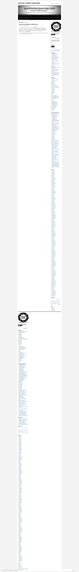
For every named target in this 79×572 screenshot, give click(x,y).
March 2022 (53, 190)
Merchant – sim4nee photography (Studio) (23, 401)
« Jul (51, 304)
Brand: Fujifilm (53, 82)
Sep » (59, 304)
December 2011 (53, 282)
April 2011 (53, 289)
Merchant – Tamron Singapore (55, 154)
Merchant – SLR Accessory (55, 153)
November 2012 (53, 273)
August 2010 (20, 560)
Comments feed (53, 309)
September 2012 (53, 275)
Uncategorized (53, 109)
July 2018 (53, 219)
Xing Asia (21, 33)
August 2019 (53, 208)
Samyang (53, 108)
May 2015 (20, 514)
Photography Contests (54, 104)
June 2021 (53, 194)
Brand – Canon (53, 132)
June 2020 (53, 201)
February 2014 (53, 261)
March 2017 (20, 496)
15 (56, 301)
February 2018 (53, 222)
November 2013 (53, 263)
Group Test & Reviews (54, 98)
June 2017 (53, 228)
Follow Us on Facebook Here (55, 50)
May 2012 (53, 278)
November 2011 (53, 283)
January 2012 (53, 281)
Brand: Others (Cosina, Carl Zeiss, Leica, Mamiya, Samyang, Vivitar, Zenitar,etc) (55, 87)
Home (20, 15)
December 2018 (53, 215)
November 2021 (53, 192)
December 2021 (53, 191)
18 (51, 302)
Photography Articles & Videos (55, 102)
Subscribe (53, 46)
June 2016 (53, 238)
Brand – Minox (53, 131)
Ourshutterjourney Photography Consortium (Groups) (28, 15)
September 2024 (53, 179)
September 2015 (53, 245)
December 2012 (53, 272)
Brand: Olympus (53, 84)
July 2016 (53, 237)
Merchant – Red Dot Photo (22, 397)
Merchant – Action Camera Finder (55, 140)
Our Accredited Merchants (56, 17)
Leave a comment (29, 33)
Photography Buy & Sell (54, 103)
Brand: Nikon (20, 335)
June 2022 (53, 188)
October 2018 (20, 482)
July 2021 (20, 459)
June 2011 (53, 287)
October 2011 (53, 284)
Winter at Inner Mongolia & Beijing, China (28, 24)
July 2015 (53, 247)
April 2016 (20, 505)
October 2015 (53, 244)
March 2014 (53, 260)
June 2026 (53, 171)
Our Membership (38, 15)
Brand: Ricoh (53, 89)
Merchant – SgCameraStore (55, 151)
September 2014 (53, 255)
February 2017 (53, 231)
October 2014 (53, 254)
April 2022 (53, 189)
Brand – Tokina (53, 139)
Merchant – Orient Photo (54, 144)
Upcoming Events (40, 17)
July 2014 (53, 257)
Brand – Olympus (54, 134)
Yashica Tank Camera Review (55, 53)
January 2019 (53, 214)
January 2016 (53, 242)
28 (55, 303)
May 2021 (53, 195)
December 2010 (53, 291)
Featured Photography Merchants (22, 348)
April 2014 (53, 259)
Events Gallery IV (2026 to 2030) (33, 17)
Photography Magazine (21, 357)
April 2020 (53, 202)
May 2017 (53, 229)
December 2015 (53, 243)
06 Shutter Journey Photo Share (55, 123)
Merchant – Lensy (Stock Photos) (55, 143)
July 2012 (20, 542)
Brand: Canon (53, 81)
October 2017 (53, 225)
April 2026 (53, 173)
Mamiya (52, 100)
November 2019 (53, 206)
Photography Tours (54, 107)
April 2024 (53, 180)
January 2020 (53, 204)
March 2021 (53, 197)
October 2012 (53, 274)
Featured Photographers (54, 95)
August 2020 (53, 199)
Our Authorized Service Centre (48, 17)
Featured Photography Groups (55, 96)
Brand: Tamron (20, 343)
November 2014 (20, 519)
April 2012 (53, 279)
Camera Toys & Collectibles (55, 57)
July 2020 (53, 200)
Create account (53, 307)
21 (55, 302)
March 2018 (53, 221)
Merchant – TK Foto (21, 405)
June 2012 (53, 277)
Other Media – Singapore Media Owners (23, 415)
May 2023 (20, 450)
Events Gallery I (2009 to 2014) (46, 15)
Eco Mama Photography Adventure (55, 56)
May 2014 (53, 258)
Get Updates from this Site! (55, 40)
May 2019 (53, 211)
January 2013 (20, 537)
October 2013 (53, 264)
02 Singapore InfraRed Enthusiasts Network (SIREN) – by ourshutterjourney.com (55, 117)
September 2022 (53, 186)
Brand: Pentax (53, 88)
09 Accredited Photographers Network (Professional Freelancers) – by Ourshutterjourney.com (56, 129)
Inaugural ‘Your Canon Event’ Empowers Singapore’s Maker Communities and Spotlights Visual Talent (23, 420)
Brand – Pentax (53, 135)
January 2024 (53, 182)
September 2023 (53, 183)
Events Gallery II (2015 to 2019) (55, 15)
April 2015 (53, 249)
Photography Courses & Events (55, 105)
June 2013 (53, 267)
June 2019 (53, 210)
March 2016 (53, 240)
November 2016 (53, 234)
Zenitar (19, 362)
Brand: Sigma (53, 90)
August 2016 (53, 236)
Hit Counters (52, 35)
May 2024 (20, 445)
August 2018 (53, 218)
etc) (19, 345)
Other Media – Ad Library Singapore (23, 414)
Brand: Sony (53, 91)
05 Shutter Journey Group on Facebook (23, 372)
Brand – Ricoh (53, 136)
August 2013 (53, 266)
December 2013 (20, 528)
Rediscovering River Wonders (55, 73)
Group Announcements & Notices (55, 97)
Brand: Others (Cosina (54, 85)
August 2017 (53, 226)
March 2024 (53, 181)
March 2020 (20, 468)
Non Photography (54, 101)
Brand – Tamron (20, 388)
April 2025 (53, 176)
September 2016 (53, 235)
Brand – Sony (20, 387)
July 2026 (20, 436)
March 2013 (53, 270)
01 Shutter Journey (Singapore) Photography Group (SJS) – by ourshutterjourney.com (55, 114)
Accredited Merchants (54, 78)
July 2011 (53, 286)
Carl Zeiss (53, 93)
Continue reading (28, 31)
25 (51, 303)
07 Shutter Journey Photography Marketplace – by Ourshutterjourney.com (55, 125)
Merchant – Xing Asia (54, 142)
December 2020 (53, 198)
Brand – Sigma (53, 137)
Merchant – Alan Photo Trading (55, 141)
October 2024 (53, 178)
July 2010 (53, 295)
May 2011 (53, 288)
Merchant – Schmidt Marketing (55, 150)
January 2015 (53, 252)
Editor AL (27, 25)
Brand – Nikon (20, 383)
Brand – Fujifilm (53, 133)
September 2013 (53, 265)
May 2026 (53, 172)
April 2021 (53, 196)
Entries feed (53, 308)
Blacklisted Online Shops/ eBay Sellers (23, 331)
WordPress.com (53, 310)
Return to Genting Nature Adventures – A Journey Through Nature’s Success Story (56, 75)
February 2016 (53, 241)
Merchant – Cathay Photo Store (22, 392)
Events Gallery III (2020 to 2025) (23, 17)
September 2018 (53, 217)
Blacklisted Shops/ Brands (54, 80)
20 (54, 302)
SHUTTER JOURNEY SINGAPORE (29, 3)
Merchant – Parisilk (21, 396)
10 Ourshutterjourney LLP (54, 130)
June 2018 (53, 220)
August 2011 (20, 551)
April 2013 (53, 269)
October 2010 (53, 293)
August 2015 (53, 246)
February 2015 (53, 251)
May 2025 (20, 441)
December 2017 (53, 224)
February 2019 (53, 213)
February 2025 (53, 177)
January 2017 (53, 232)
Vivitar (52, 110)
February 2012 (20, 546)
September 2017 (20, 491)
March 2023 (53, 185)
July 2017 (53, 227)
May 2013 (53, 268)
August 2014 (53, 256)
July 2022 (53, 187)
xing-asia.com (24, 33)
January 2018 (53, 223)
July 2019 (53, 209)
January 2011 (53, 290)
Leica (52, 99)
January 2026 (53, 174)
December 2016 (53, 233)
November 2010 (53, 292)
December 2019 (53, 205)
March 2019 (53, 212)
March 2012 (53, 280)
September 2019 (20, 473)
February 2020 (53, 203)
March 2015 (53, 250)
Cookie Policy (16, 570)
